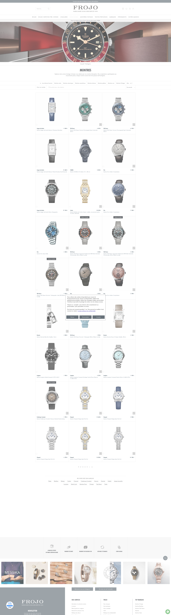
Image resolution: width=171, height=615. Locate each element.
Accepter (98, 317)
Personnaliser (85, 317)
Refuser (72, 317)
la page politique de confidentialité (86, 311)
